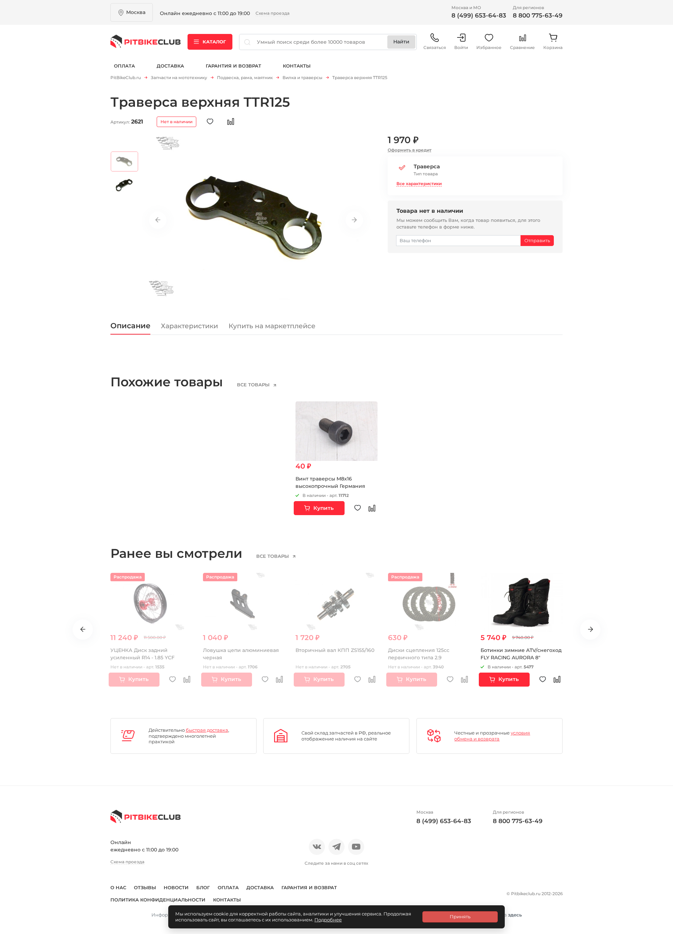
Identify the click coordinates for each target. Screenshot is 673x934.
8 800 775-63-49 (538, 15)
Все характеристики (419, 183)
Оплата (124, 66)
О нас (118, 887)
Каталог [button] (214, 41)
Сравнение (522, 47)
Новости (176, 887)
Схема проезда (273, 13)
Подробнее (328, 919)
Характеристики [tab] (189, 326)
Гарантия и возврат (233, 66)
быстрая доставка (207, 730)
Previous (157, 220)
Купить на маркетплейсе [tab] (272, 326)
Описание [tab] (130, 325)
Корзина (553, 47)
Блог (203, 887)
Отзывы (145, 887)
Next (354, 220)
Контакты (297, 66)
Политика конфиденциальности (157, 900)
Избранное (489, 47)
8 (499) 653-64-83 (478, 15)
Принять (460, 916)
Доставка (170, 66)
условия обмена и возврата (492, 736)
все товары (254, 384)
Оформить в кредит (409, 150)
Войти (461, 47)
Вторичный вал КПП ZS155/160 (334, 650)
